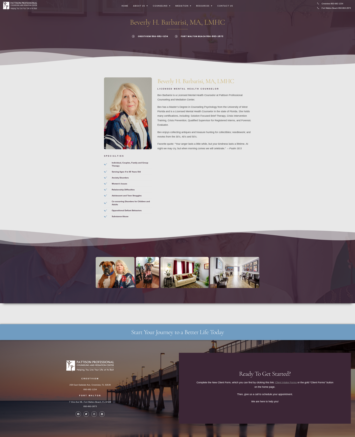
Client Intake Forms (286, 382)
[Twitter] (86, 414)
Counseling (160, 5)
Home (125, 5)
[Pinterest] (102, 414)
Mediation (181, 5)
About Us (139, 5)
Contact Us (225, 5)
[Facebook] (78, 414)
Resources (203, 5)
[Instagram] (94, 414)
